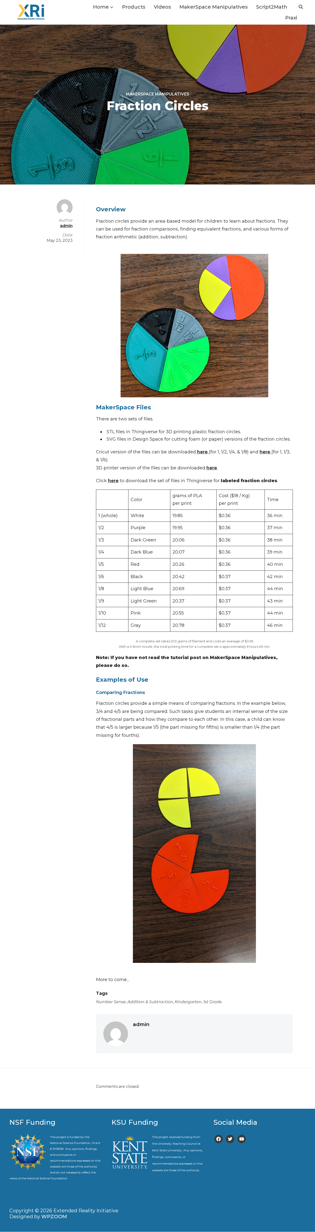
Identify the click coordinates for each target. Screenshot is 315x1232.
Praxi (291, 18)
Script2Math (271, 7)
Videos (162, 7)
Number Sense (111, 1002)
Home (101, 7)
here (203, 452)
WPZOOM (54, 1216)
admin (141, 1024)
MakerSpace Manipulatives (213, 7)
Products (133, 7)
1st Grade (212, 1002)
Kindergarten (188, 1002)
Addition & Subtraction (150, 1002)
